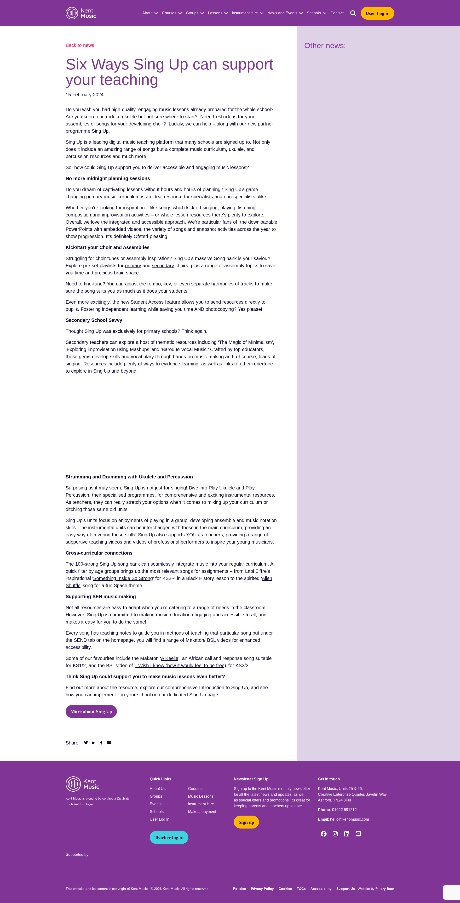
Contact (337, 13)
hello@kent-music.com (349, 819)
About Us (158, 789)
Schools (314, 13)
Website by (376, 889)
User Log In (159, 819)
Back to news (80, 45)
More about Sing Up (91, 711)
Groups (192, 13)
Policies (239, 889)
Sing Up (100, 131)
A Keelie (169, 658)
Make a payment (202, 812)
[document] (230, 393)
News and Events (282, 13)
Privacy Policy (262, 889)
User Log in (378, 13)
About (147, 13)
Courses (169, 13)
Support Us (345, 889)
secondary (163, 265)
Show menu (155, 13)
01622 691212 (344, 810)
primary (133, 265)
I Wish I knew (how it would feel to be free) (180, 665)
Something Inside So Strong (123, 578)
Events (155, 804)
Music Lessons (200, 796)
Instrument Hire (245, 13)
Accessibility (321, 889)
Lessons (215, 13)
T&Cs (301, 889)
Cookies (285, 889)
